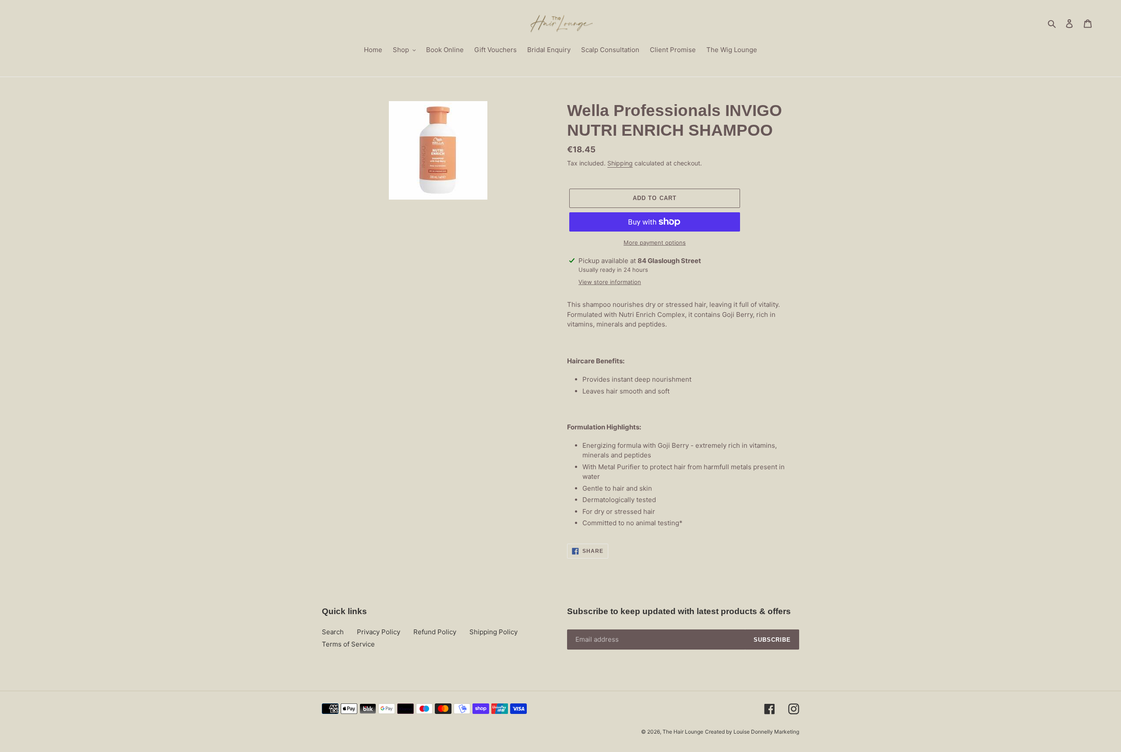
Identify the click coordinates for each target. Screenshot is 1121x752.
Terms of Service (348, 644)
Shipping (620, 163)
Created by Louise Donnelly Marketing (752, 731)
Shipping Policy (493, 632)
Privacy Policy (378, 632)
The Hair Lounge (683, 731)
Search (333, 632)
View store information (609, 281)
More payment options (655, 242)
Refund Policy (434, 632)
